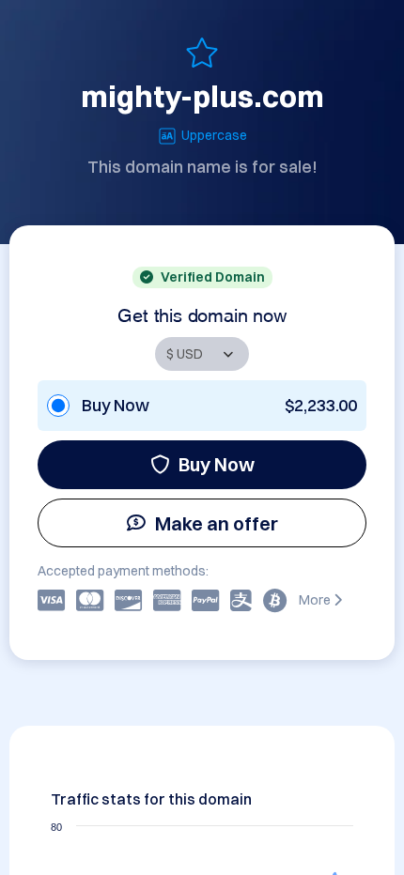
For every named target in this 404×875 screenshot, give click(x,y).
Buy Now (217, 464)
